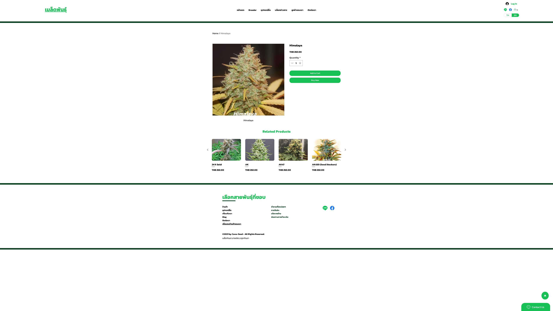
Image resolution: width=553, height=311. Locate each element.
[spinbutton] (296, 63)
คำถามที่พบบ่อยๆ (278, 206)
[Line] (325, 208)
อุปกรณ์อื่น (226, 210)
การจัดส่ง (275, 210)
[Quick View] (226, 150)
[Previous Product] (207, 149)
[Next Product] (345, 149)
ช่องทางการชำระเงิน (279, 217)
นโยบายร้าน (276, 213)
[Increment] (300, 63)
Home (215, 33)
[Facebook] (332, 208)
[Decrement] (292, 63)
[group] (276, 155)
